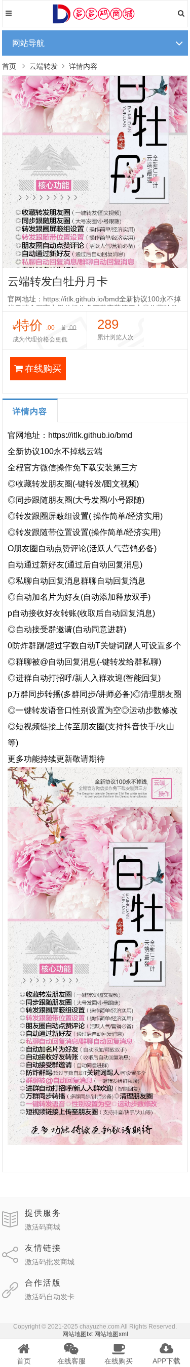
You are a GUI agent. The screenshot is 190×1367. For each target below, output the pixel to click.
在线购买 (43, 369)
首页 (9, 66)
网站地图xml (111, 1334)
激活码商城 (42, 1227)
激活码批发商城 (49, 1262)
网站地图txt (77, 1334)
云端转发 (43, 66)
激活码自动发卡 (49, 1297)
